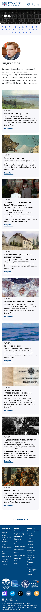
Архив (16, 528)
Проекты (30, 555)
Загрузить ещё (20, 519)
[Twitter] (20, 593)
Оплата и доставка (20, 547)
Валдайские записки (31, 551)
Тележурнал (30, 574)
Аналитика (31, 528)
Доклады (30, 544)
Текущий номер (19, 534)
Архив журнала (19, 531)
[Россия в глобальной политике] (11, 4)
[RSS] (36, 593)
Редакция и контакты (5, 560)
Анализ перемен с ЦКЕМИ (32, 570)
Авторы (4, 544)
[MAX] (4, 593)
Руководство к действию (31, 566)
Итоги (16, 563)
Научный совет (6, 556)
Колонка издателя (33, 531)
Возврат (17, 552)
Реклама (4, 564)
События (17, 558)
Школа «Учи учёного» (31, 558)
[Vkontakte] (28, 593)
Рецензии (30, 547)
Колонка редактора (30, 534)
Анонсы (16, 561)
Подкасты (30, 562)
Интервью (30, 541)
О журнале (6, 528)
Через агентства (19, 555)
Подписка (18, 537)
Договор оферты (19, 549)
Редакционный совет (6, 552)
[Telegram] (12, 593)
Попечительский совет (7, 548)
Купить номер (18, 544)
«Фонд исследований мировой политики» (6, 538)
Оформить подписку (17, 540)
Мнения (29, 538)
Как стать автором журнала (7, 532)
